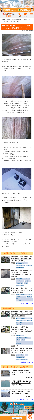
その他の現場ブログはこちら (25, 399)
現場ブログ (10, 19)
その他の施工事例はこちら (26, 303)
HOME (3, 19)
